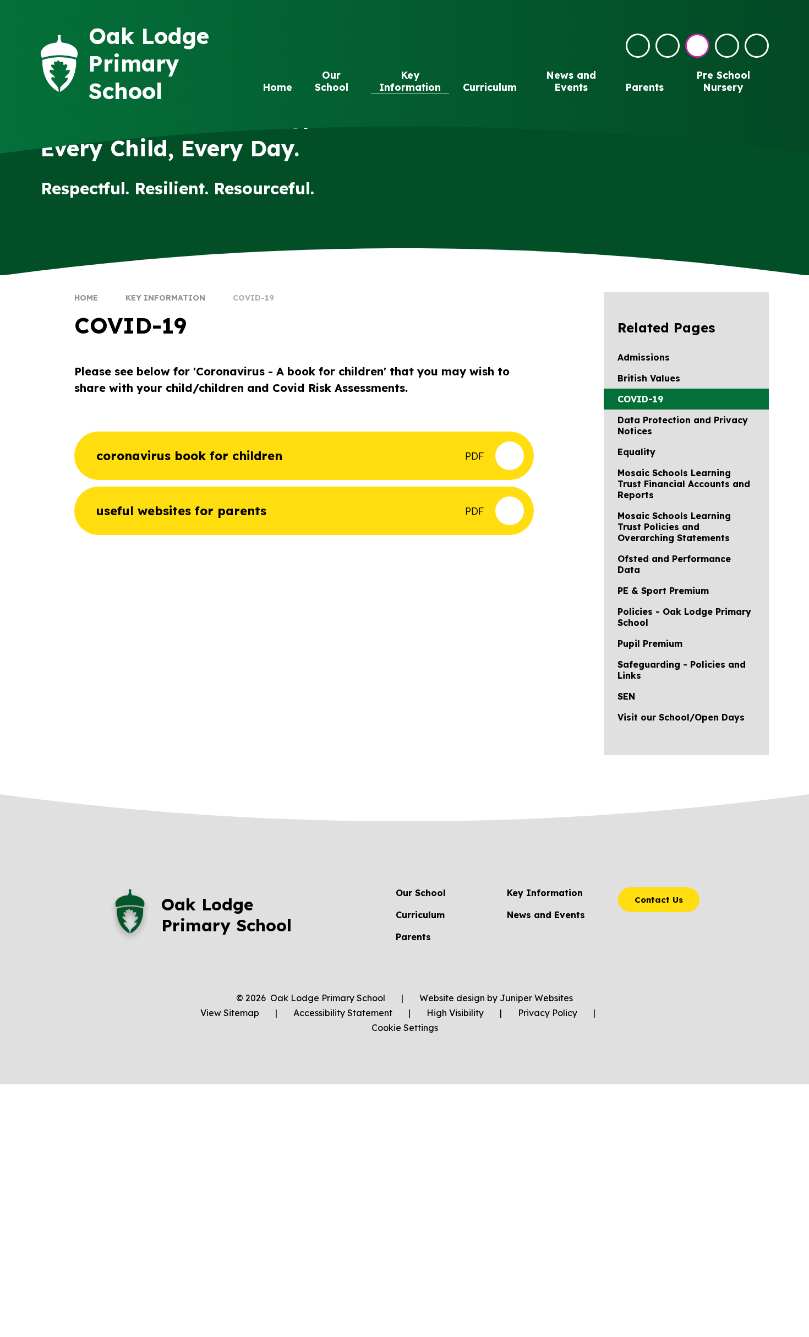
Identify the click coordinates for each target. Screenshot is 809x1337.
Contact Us (659, 899)
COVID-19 (253, 298)
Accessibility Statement (342, 1012)
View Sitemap (229, 1012)
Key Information (165, 298)
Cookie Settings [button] (404, 1027)
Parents (413, 936)
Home (86, 298)
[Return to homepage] (59, 63)
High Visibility (455, 1012)
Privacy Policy (547, 1012)
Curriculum (420, 914)
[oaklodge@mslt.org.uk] (638, 46)
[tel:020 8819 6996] (667, 46)
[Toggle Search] (727, 46)
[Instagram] (697, 46)
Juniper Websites (536, 997)
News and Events (546, 914)
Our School (421, 892)
